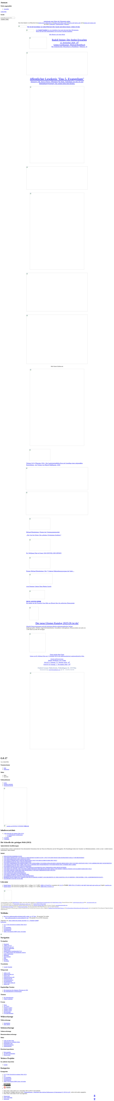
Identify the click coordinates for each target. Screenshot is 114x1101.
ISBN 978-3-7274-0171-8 (47, 886)
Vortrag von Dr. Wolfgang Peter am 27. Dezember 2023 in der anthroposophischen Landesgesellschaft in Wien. (57, 656)
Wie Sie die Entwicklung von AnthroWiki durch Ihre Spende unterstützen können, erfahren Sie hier (53, 27)
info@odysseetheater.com (54, 669)
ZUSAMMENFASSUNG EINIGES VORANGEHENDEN (19, 875)
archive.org (97, 885)
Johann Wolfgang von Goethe (57, 660)
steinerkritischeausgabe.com (61, 905)
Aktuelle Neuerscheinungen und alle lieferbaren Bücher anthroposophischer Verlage (49, 626)
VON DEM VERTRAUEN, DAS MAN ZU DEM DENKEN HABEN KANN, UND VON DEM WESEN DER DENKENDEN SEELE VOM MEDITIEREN (44, 857)
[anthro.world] (56, 23)
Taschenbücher (7, 930)
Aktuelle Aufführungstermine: (57, 659)
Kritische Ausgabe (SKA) (39, 905)
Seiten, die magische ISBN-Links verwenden (15, 931)
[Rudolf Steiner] (8, 900)
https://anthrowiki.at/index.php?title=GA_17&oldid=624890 (23, 920)
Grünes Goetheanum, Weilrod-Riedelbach (69, 45)
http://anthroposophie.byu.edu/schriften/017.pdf (16, 918)
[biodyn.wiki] (70, 23)
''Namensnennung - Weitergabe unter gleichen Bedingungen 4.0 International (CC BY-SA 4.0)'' (47, 1092)
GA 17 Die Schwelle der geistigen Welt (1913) (15, 924)
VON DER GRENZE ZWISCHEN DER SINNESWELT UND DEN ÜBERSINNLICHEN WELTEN (29, 870)
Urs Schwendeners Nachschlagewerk (77, 908)
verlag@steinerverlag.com (78, 902)
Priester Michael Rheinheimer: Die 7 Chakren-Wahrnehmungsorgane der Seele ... (50, 571)
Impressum (6, 1099)
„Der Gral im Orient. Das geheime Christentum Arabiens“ (43, 535)
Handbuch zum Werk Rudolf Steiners (56, 908)
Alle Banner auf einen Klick (57, 34)
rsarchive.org (108, 885)
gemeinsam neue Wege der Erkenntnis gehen (57, 21)
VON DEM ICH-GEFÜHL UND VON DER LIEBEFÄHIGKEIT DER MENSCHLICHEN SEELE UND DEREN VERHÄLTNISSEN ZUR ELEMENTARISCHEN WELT (48, 868)
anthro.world (63, 23)
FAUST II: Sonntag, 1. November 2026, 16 (57, 664)
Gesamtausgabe (7, 928)
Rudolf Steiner (7, 885)
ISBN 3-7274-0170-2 (46, 885)
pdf (82, 885)
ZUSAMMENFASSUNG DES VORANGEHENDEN (17, 861)
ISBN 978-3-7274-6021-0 (75, 885)
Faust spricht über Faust (57, 654)
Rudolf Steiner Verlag (57, 902)
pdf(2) (85, 885)
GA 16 (61, 885)
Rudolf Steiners (16, 902)
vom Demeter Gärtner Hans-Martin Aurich (38, 586)
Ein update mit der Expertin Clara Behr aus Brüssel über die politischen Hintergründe (50, 603)
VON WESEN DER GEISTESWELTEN (14, 871)
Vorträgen (66, 24)
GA (51, 902)
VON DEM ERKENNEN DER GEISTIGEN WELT (17, 859)
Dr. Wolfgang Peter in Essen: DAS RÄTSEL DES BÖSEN (43, 553)
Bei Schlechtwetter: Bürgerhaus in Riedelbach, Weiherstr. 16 (69, 46)
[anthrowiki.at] (41, 23)
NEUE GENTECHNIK (33, 601)
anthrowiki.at (48, 23)
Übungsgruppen (59, 24)
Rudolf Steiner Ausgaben (8, 906)
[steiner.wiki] (86, 23)
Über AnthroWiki (8, 1097)
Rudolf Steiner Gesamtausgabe (43, 902)
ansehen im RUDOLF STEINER (18, 826)
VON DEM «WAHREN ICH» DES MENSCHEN (16, 874)
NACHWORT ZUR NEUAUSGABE (13, 878)
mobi (90, 885)
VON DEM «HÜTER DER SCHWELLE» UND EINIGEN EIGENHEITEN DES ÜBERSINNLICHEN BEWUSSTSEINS (35, 867)
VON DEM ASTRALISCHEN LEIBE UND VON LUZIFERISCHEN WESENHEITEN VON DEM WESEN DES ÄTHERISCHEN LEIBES (40, 864)
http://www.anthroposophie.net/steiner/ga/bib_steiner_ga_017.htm (20, 916)
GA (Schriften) (7, 927)
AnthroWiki (3, 11)
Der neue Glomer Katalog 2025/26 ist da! (57, 623)
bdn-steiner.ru (22, 903)
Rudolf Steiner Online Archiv (40, 903)
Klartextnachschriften (23, 906)
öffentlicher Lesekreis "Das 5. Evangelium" (57, 79)
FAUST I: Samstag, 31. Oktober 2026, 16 (57, 662)
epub (93, 885)
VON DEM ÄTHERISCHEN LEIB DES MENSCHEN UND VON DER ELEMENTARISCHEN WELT (30, 860)
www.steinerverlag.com (91, 902)
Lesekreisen (52, 24)
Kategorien (3, 922)
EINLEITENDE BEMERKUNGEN (13, 856)
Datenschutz (7, 1096)
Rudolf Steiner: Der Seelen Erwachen (69, 39)
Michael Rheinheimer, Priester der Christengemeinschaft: (43, 532)
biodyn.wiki (77, 23)
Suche (2, 14)
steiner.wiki (93, 23)
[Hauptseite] (1, 934)
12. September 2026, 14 (69, 43)
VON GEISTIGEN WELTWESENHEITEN (15, 873)
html (88, 885)
